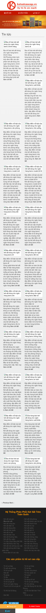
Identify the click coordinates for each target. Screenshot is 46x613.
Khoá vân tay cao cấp (32, 550)
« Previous (6, 503)
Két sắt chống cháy (31, 537)
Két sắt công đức (30, 539)
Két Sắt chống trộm (31, 548)
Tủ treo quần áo (30, 573)
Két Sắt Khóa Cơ (30, 541)
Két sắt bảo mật (9, 534)
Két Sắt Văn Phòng (31, 543)
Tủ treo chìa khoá (30, 570)
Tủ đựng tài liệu (9, 579)
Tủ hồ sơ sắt (8, 570)
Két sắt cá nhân (29, 534)
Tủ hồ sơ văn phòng (31, 582)
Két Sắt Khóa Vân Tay (11, 543)
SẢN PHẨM (24, 13)
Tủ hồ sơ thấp (29, 566)
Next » (12, 503)
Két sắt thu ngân (9, 539)
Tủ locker (27, 575)
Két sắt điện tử (9, 526)
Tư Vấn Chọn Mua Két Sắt (13, 541)
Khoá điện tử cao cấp (11, 552)
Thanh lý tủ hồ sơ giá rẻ (12, 586)
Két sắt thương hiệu (10, 537)
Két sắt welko (29, 528)
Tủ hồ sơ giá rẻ (9, 582)
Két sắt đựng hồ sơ (31, 546)
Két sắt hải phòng (30, 519)
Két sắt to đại (8, 532)
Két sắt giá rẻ (29, 530)
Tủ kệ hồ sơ (28, 595)
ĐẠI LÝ (37, 13)
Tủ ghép (6, 575)
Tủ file (6, 577)
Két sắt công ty (29, 532)
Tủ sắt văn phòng (10, 568)
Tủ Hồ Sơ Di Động (10, 590)
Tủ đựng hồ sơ (29, 579)
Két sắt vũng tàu (9, 523)
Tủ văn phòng (29, 584)
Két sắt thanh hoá (30, 523)
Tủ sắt (26, 577)
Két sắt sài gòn (9, 519)
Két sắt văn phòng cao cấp (13, 546)
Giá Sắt (6, 595)
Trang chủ (12, 606)
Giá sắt (6, 573)
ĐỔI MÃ (8, 13)
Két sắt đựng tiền (10, 528)
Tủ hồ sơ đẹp (8, 566)
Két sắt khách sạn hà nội (33, 521)
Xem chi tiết (7, 79)
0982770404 (35, 606)
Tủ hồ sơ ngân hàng (11, 584)
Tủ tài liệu (27, 568)
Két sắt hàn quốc (10, 530)
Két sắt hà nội (29, 526)
